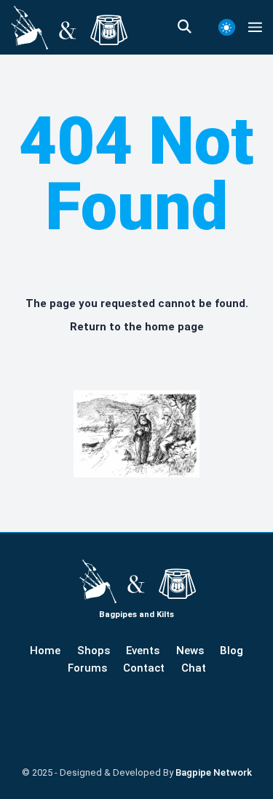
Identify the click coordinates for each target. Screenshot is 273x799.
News (190, 650)
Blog (231, 650)
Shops (93, 650)
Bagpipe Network (213, 772)
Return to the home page (137, 326)
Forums (87, 668)
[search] (191, 26)
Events (142, 650)
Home (45, 650)
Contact (144, 668)
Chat (193, 668)
